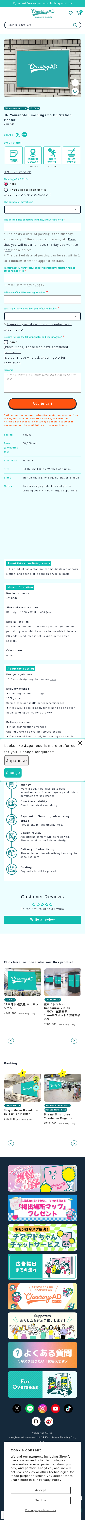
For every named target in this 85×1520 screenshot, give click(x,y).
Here (53, 679)
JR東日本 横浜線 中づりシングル (21, 1006)
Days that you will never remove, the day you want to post (41, 244)
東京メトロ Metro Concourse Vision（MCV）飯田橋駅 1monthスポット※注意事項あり (62, 1011)
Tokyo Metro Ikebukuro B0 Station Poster (21, 1111)
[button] (75, 91)
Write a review (42, 919)
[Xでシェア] (17, 134)
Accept (40, 1490)
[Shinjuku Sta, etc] (75, 25)
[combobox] (42, 25)
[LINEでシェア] (23, 135)
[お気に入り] (71, 13)
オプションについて (17, 172)
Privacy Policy (50, 1479)
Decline (40, 1500)
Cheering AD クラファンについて (27, 194)
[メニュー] (6, 13)
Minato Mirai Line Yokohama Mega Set (59, 1116)
